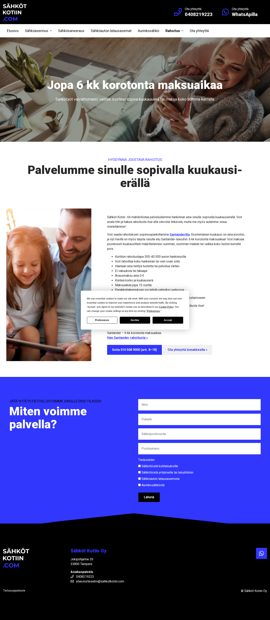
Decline (135, 320)
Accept (168, 320)
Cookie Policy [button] (166, 306)
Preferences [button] (153, 311)
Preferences (102, 320)
